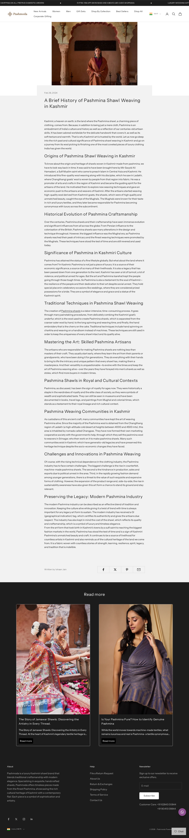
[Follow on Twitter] (16, 819)
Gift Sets (80, 11)
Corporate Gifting (42, 16)
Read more (26, 740)
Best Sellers (122, 11)
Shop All (138, 11)
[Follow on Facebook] (8, 819)
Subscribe (149, 795)
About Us (95, 778)
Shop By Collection (100, 11)
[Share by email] (139, 569)
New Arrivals (40, 11)
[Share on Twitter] (115, 569)
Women (56, 11)
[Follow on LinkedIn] (31, 819)
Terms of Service (99, 794)
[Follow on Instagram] (23, 819)
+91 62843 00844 (166, 804)
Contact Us (96, 800)
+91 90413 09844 (166, 808)
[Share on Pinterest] (127, 569)
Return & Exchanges (101, 784)
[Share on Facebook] (103, 569)
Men (68, 11)
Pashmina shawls (70, 310)
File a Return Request (101, 773)
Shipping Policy (98, 789)
